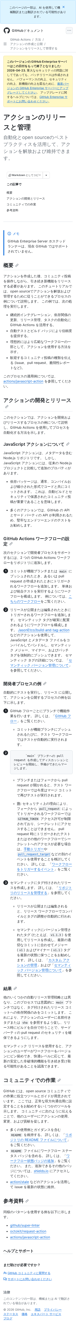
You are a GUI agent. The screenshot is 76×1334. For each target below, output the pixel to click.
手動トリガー (34, 849)
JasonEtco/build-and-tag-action (43, 630)
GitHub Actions (20, 39)
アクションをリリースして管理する (33, 48)
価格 (24, 1314)
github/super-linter (25, 1225)
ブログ (7, 1318)
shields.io (41, 1171)
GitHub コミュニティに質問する (29, 1273)
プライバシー (53, 1309)
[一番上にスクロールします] (66, 1325)
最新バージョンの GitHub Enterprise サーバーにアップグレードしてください (38, 88)
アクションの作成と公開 (26, 44)
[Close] (64, 6)
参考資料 (13, 1201)
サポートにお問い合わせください (30, 1279)
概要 (8, 265)
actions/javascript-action (23, 381)
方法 (38, 39)
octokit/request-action (28, 1231)
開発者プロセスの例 (22, 683)
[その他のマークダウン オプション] (46, 175)
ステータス (10, 1314)
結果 (7, 988)
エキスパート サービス (46, 1314)
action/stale (19, 1182)
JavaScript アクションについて (33, 444)
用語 (38, 1309)
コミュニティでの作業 (29, 1080)
